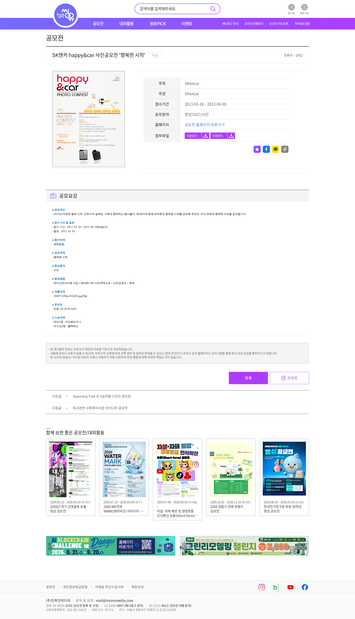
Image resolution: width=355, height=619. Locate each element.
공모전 (50, 586)
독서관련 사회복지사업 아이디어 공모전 (100, 408)
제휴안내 (137, 586)
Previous (50, 546)
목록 (248, 378)
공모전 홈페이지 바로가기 (205, 124)
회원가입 (304, 12)
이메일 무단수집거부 (109, 586)
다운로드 (192, 136)
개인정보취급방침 (75, 586)
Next (170, 546)
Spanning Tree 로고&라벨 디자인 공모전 (102, 396)
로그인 (291, 12)
